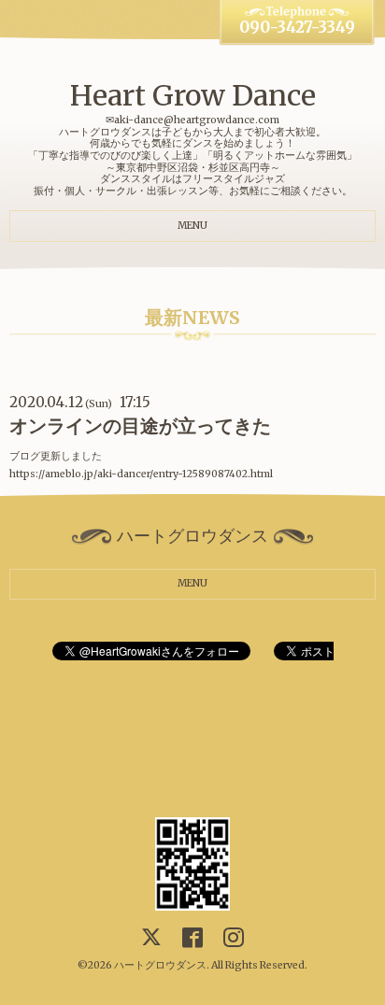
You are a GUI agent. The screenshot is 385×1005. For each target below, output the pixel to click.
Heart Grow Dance (193, 95)
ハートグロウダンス (160, 965)
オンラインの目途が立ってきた (140, 426)
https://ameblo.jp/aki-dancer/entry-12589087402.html (141, 474)
